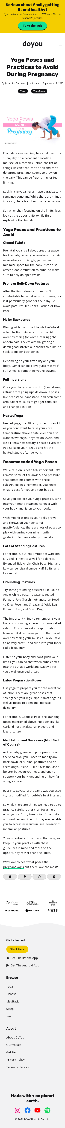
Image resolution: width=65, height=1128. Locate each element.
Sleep (10, 1009)
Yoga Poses (39, 91)
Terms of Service (17, 1067)
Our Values (13, 1045)
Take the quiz (32, 25)
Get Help (12, 1052)
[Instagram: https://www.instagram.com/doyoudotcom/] (17, 1110)
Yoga (23, 91)
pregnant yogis (13, 867)
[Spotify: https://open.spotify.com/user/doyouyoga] (47, 1110)
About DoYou (15, 1037)
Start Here (17, 949)
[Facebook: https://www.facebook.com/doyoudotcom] (27, 1110)
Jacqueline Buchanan (15, 83)
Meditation (13, 1001)
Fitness (11, 994)
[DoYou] (32, 44)
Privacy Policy (15, 1059)
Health (10, 1016)
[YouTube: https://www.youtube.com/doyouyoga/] (37, 1110)
